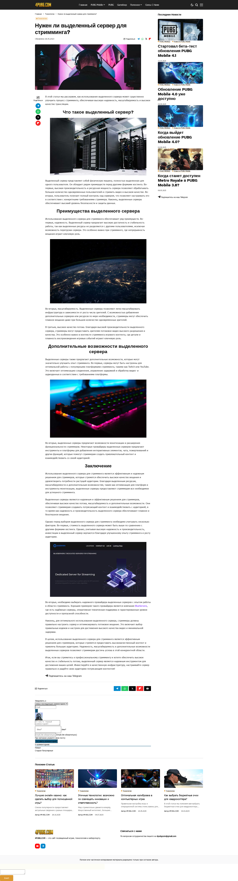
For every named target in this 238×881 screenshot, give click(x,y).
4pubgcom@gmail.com (166, 836)
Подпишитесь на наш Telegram (65, 675)
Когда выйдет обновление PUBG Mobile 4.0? (175, 137)
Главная (38, 14)
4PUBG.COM (45, 815)
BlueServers (141, 605)
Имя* (64, 729)
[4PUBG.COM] (43, 5)
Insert (6, 878)
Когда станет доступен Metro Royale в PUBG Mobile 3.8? (179, 180)
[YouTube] (37, 846)
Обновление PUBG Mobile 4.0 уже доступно (175, 94)
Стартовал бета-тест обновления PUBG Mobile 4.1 (177, 51)
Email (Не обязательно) (66, 734)
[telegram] (43, 846)
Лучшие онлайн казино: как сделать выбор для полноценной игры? (53, 799)
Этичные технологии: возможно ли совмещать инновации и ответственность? (96, 799)
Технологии (49, 14)
